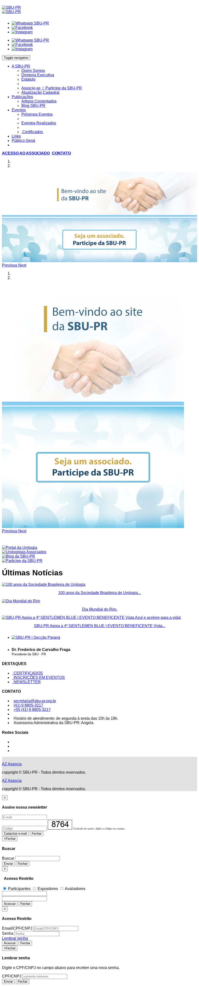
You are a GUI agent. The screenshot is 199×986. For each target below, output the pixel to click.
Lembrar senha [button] (15, 938)
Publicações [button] (22, 97)
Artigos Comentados (39, 101)
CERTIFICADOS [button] (27, 673)
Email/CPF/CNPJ (17, 928)
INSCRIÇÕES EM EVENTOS (38, 677)
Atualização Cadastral (40, 92)
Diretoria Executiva (37, 75)
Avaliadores (74, 889)
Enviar (8, 863)
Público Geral (23, 140)
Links (16, 136)
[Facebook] (22, 28)
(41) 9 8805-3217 (28, 705)
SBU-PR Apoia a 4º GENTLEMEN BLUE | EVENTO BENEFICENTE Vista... (99, 626)
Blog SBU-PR (33, 106)
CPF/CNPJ (11, 976)
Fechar (36, 833)
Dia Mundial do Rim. (99, 609)
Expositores (48, 889)
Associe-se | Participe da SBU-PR (51, 88)
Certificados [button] (32, 132)
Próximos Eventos (37, 114)
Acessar (10, 904)
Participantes (19, 889)
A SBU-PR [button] (21, 66)
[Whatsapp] (30, 23)
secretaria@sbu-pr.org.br (35, 701)
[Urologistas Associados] (24, 552)
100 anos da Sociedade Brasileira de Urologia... (99, 593)
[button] (26, 153)
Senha (7, 933)
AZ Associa (12, 764)
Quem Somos (33, 71)
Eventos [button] (19, 110)
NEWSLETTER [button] (26, 682)
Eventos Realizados (38, 123)
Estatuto (28, 79)
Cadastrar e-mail (15, 833)
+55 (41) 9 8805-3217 (32, 710)
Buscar (8, 858)
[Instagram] (22, 32)
